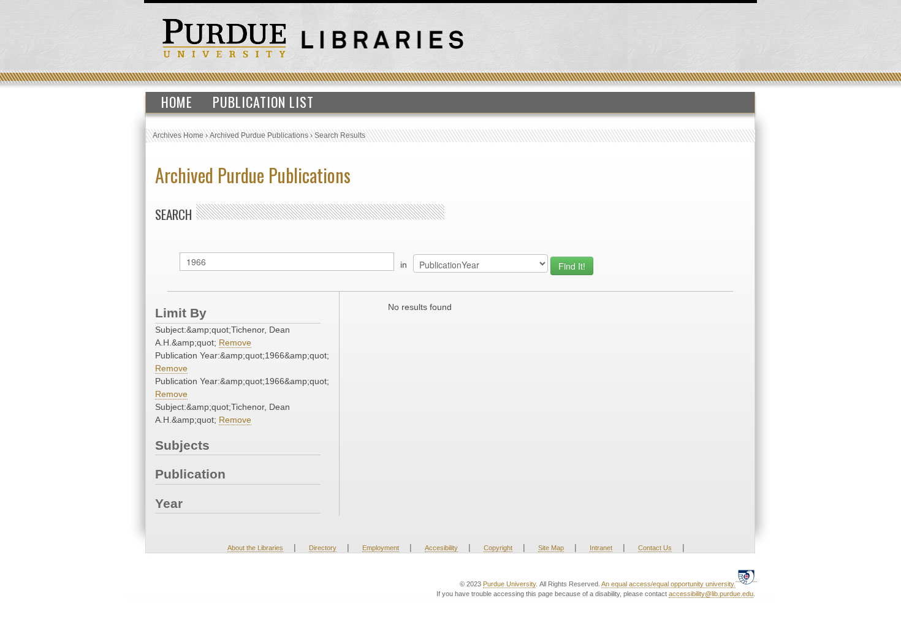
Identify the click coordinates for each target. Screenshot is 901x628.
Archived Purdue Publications (259, 135)
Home (176, 102)
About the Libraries (255, 547)
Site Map (551, 547)
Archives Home (178, 135)
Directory (322, 547)
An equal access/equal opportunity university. (668, 584)
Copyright (498, 547)
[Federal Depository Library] (746, 577)
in (403, 265)
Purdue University (509, 584)
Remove (235, 342)
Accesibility (441, 547)
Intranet (601, 547)
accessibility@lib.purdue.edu (711, 593)
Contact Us (655, 547)
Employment (380, 547)
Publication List (263, 102)
